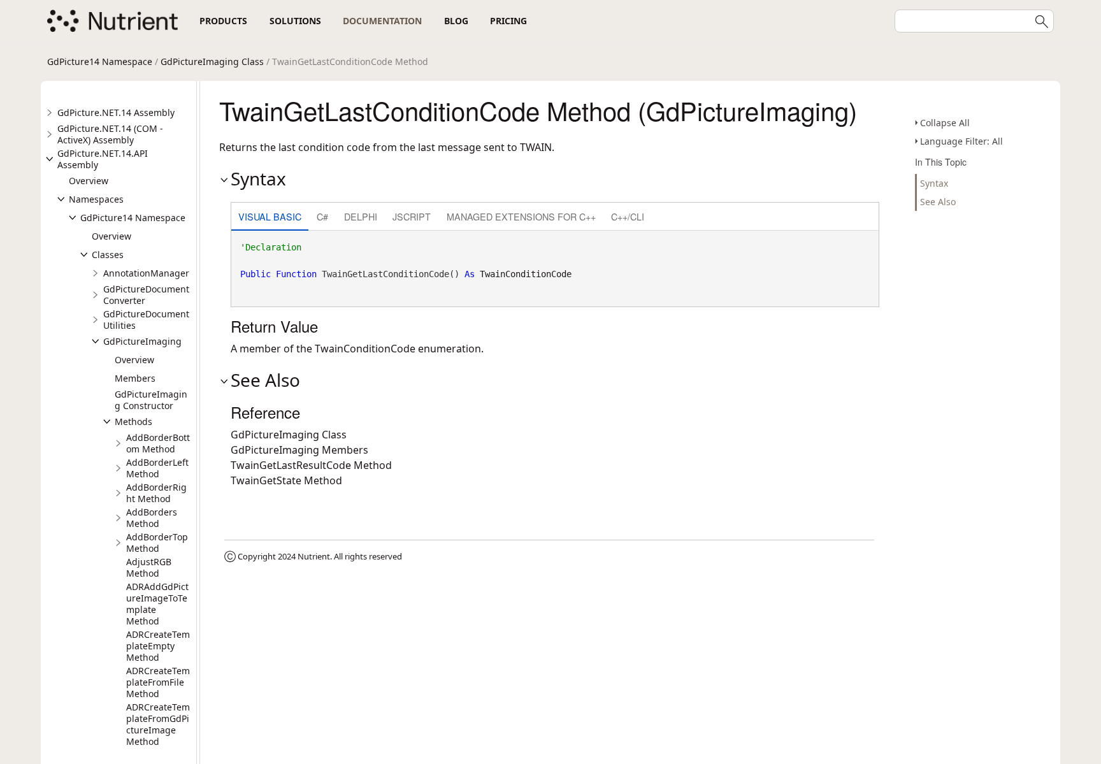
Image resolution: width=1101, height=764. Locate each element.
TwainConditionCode (526, 274)
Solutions (295, 21)
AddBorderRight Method (156, 493)
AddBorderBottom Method (158, 443)
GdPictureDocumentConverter (146, 294)
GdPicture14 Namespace (99, 61)
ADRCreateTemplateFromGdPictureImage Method (158, 724)
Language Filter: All (961, 141)
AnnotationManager (146, 273)
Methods (133, 421)
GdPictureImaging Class (212, 61)
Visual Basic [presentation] (269, 216)
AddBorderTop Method (157, 542)
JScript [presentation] (411, 216)
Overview (88, 181)
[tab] (269, 218)
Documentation (382, 21)
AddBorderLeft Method (157, 468)
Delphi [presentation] (360, 216)
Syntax (934, 183)
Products (223, 21)
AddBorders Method (151, 518)
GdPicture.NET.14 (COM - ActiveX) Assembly (110, 134)
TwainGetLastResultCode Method (311, 465)
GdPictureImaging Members (299, 450)
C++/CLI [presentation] (627, 216)
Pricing (508, 21)
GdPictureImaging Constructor (151, 400)
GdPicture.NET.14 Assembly (116, 112)
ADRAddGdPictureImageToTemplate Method (157, 603)
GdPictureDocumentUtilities (146, 319)
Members (135, 378)
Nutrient (314, 556)
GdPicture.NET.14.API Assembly (102, 159)
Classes (108, 255)
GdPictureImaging (142, 341)
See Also (938, 202)
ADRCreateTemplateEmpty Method (158, 645)
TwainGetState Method (286, 480)
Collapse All (945, 123)
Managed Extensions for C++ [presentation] (521, 216)
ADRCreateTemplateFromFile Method (158, 682)
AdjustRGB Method (148, 567)
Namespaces (96, 199)
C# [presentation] (322, 216)
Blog (456, 21)
